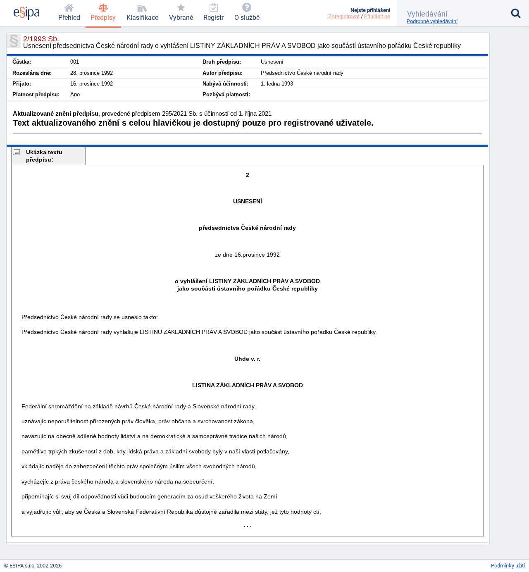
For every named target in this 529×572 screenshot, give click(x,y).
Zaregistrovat (344, 16)
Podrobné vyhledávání (432, 21)
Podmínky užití (508, 565)
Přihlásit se (377, 16)
